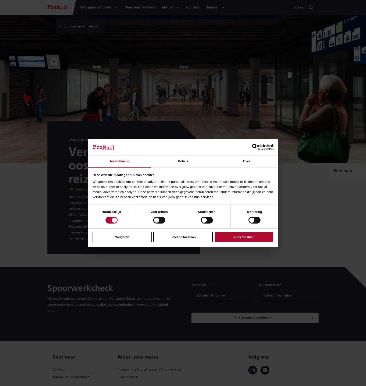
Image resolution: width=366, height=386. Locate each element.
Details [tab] (183, 161)
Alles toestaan (243, 237)
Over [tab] (246, 161)
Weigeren (122, 237)
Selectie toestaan (183, 237)
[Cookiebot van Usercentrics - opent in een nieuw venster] (255, 147)
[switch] (159, 220)
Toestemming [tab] (119, 161)
